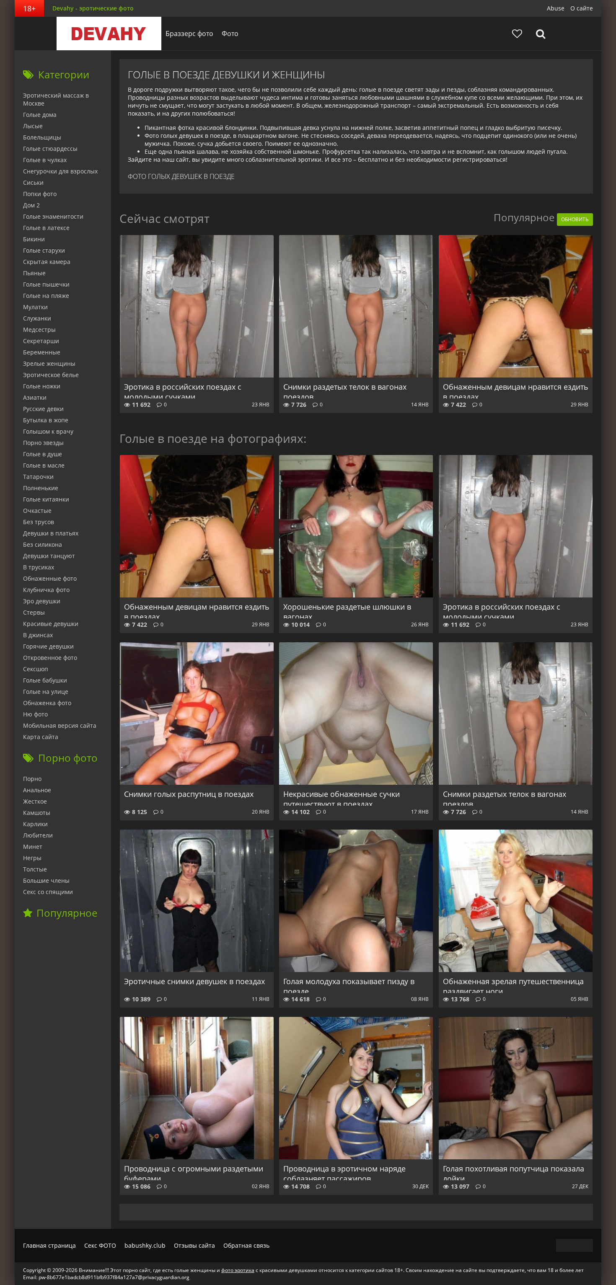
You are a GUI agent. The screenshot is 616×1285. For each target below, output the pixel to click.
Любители (38, 835)
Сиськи (33, 182)
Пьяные (34, 273)
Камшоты (36, 813)
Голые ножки (41, 386)
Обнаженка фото (47, 703)
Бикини (34, 239)
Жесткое (35, 801)
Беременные (41, 352)
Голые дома (40, 115)
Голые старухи (44, 250)
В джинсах (38, 635)
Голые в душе (42, 454)
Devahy (109, 33)
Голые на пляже (46, 296)
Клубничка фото (46, 590)
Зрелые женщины (49, 363)
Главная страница (49, 1245)
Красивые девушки (50, 624)
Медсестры (39, 330)
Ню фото (35, 714)
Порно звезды (43, 443)
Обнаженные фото (50, 578)
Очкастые (37, 511)
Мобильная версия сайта (59, 725)
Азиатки (35, 397)
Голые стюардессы (50, 149)
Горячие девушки (48, 646)
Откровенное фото (50, 658)
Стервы (34, 612)
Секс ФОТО (100, 1245)
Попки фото (40, 194)
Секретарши (41, 341)
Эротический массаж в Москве (56, 99)
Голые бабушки (45, 680)
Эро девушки (41, 601)
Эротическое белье (51, 375)
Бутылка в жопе (45, 420)
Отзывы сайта (194, 1245)
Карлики (35, 824)
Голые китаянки (46, 499)
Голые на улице (45, 692)
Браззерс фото (189, 33)
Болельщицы (42, 137)
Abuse (555, 8)
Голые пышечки (46, 284)
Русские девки (43, 409)
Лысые (33, 126)
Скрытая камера (46, 262)
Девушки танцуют (49, 556)
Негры (32, 858)
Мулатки (35, 307)
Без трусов (38, 522)
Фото (230, 33)
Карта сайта (40, 737)
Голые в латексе (46, 228)
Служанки (37, 318)
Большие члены (46, 880)
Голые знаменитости (53, 216)
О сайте (581, 8)
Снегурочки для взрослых (60, 171)
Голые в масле (44, 465)
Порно (32, 779)
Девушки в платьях (50, 533)
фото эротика (237, 1270)
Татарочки (38, 477)
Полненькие (40, 488)
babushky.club (145, 1245)
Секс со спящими (48, 892)
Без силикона (42, 544)
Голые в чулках (45, 160)
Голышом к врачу (48, 431)
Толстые (35, 869)
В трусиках (38, 567)
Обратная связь (246, 1245)
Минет (32, 847)
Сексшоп (35, 669)
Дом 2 (31, 205)
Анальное (37, 790)
